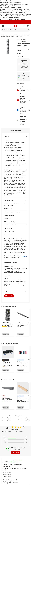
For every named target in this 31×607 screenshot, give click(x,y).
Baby (6, 7)
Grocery (7, 6)
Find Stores (22, 19)
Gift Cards (18, 12)
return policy (11, 285)
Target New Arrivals (5, 1)
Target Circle (16, 19)
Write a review (15, 452)
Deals (14, 14)
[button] (20, 47)
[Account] (24, 26)
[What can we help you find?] (15, 30)
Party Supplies (7, 12)
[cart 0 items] (28, 26)
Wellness (13, 9)
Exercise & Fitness (20, 35)
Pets (6, 9)
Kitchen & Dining (18, 4)
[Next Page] (29, 322)
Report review (15, 482)
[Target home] (15, 26)
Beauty (10, 7)
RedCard (10, 19)
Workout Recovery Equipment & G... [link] (17, 419)
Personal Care (15, 7)
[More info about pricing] (28, 50)
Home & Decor (10, 4)
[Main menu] (3, 26)
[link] (20, 47)
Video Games (17, 11)
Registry (6, 19)
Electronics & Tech (9, 11)
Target (2, 35)
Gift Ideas (13, 12)
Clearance (18, 14)
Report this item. (24, 256)
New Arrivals (24, 14)
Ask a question (9, 295)
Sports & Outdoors (10, 35)
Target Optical (9, 14)
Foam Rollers (19, 36)
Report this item (20, 83)
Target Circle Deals (18, 16)
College (6, 2)
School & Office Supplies (21, 9)
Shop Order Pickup (6, 17)
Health (9, 9)
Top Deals (11, 16)
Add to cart (20, 56)
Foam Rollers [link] (4, 419)
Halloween (10, 2)
